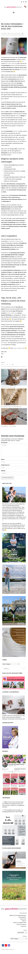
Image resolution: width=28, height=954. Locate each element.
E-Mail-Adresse (5, 465)
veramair (4, 33)
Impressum (23, 926)
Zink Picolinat (23, 69)
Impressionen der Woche (8, 387)
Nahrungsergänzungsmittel (14, 366)
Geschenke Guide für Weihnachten (11, 406)
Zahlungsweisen (22, 917)
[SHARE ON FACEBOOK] (5, 364)
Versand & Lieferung (21, 924)
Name (3, 459)
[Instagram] (26, 2)
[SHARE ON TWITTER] (2, 365)
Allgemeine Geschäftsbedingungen (18, 915)
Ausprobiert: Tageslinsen (8, 426)
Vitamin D (17, 115)
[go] (24, 668)
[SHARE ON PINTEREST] (10, 364)
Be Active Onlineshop (11, 313)
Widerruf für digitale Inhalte (19, 922)
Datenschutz (23, 919)
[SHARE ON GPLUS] (7, 364)
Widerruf (24, 920)
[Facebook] (21, 2)
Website (3, 470)
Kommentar (4, 442)
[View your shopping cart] (25, 7)
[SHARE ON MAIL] (13, 364)
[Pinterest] (23, 2)
